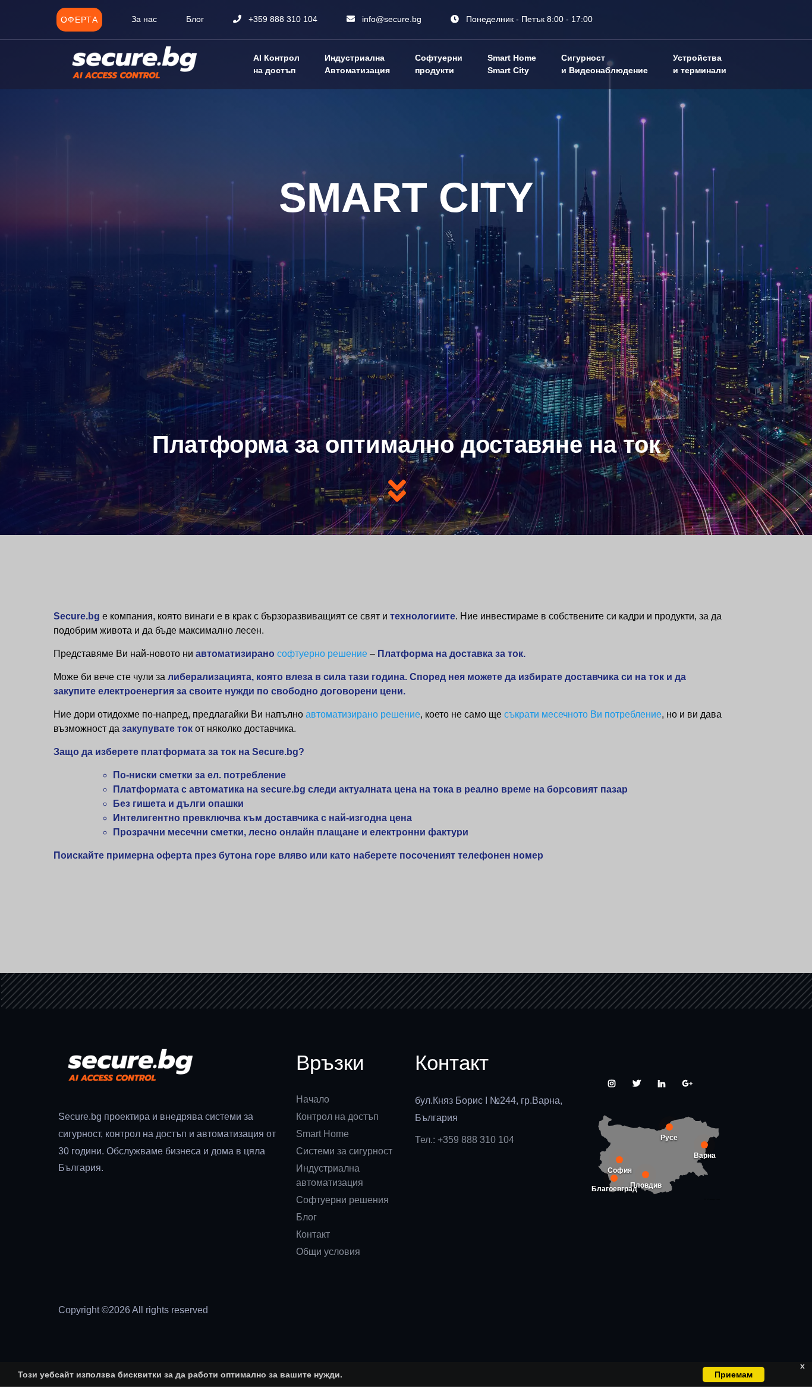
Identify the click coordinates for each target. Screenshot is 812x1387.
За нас (144, 19)
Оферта (79, 19)
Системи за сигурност (344, 1151)
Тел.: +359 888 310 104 (464, 1140)
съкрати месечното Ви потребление (583, 714)
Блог (195, 19)
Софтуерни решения (342, 1200)
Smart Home (322, 1134)
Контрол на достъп (337, 1117)
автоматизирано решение (363, 714)
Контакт (313, 1234)
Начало (312, 1099)
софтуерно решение (322, 654)
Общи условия (328, 1252)
